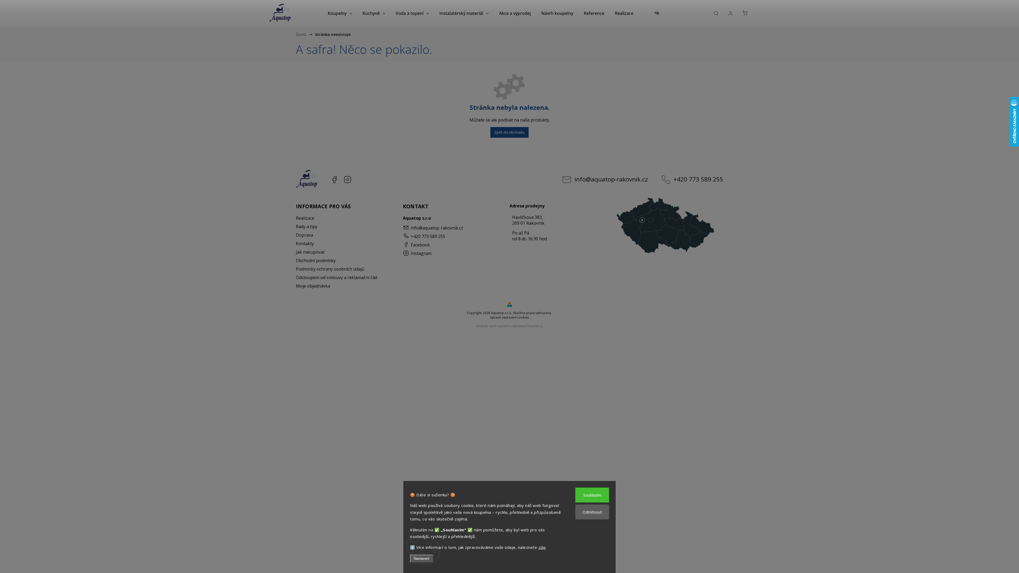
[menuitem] (340, 13)
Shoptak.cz (535, 326)
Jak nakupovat (310, 252)
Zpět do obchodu (509, 132)
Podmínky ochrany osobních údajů (330, 269)
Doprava (304, 235)
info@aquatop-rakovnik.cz (611, 179)
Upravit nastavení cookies (509, 317)
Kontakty (305, 243)
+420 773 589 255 (698, 179)
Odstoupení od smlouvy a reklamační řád (336, 277)
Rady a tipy (306, 226)
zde (542, 547)
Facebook (334, 180)
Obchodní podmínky (316, 260)
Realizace (305, 218)
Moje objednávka (313, 286)
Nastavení (421, 559)
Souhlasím (592, 495)
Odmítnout (592, 512)
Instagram (348, 180)
